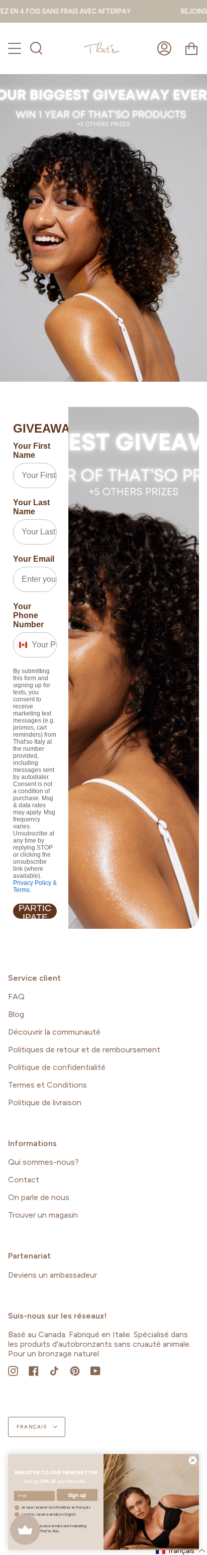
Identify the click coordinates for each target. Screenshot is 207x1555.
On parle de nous (38, 1197)
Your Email (33, 559)
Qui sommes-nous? (43, 1162)
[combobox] (20, 645)
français (33, 1426)
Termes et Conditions (47, 1085)
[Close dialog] (192, 1460)
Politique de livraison (44, 1102)
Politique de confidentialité (57, 1067)
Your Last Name (31, 507)
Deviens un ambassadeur (52, 1275)
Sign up (77, 1495)
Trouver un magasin (43, 1215)
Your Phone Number (28, 615)
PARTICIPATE (35, 911)
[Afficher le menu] (15, 48)
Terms (21, 889)
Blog (16, 1014)
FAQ (16, 996)
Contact (23, 1179)
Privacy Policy (32, 882)
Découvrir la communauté (54, 1032)
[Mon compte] (164, 48)
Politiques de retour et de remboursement (84, 1049)
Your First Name (31, 450)
